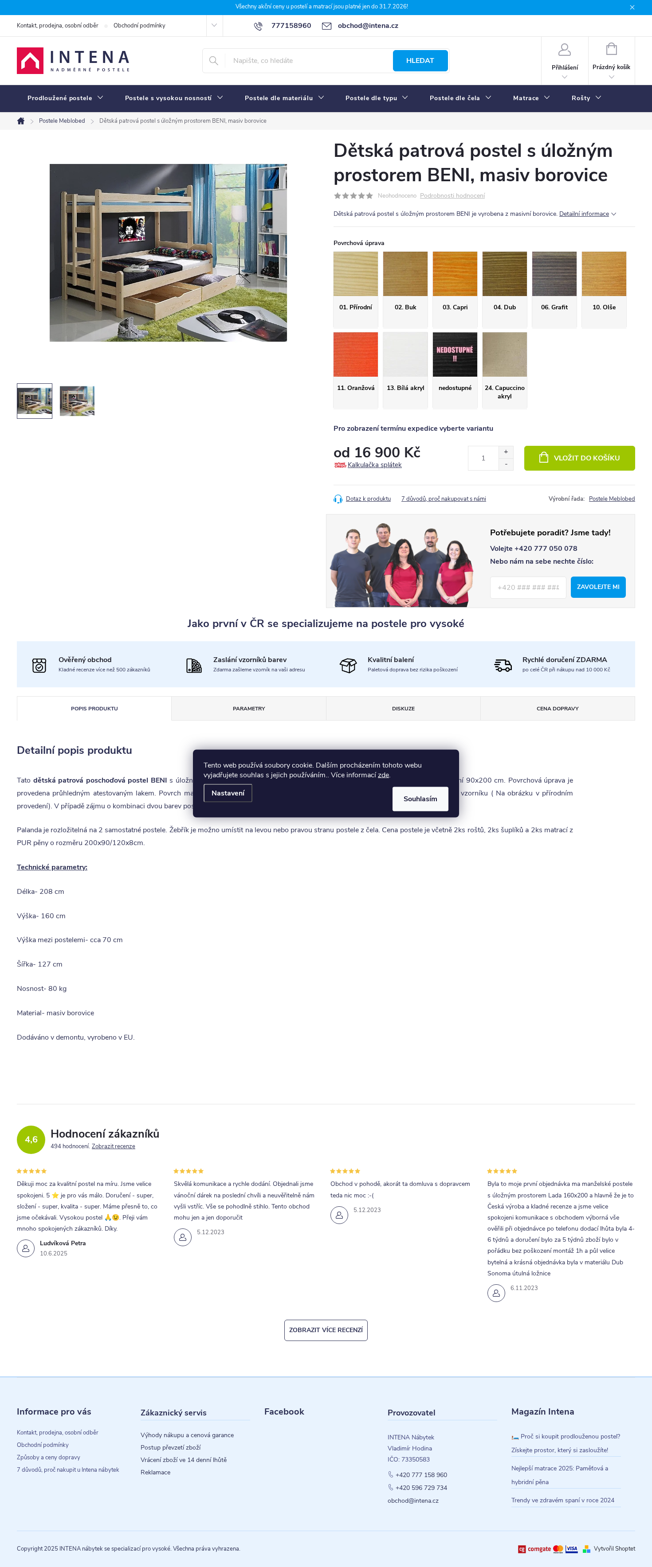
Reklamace (155, 1472)
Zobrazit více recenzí (326, 1330)
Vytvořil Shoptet (614, 1549)
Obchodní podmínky (139, 26)
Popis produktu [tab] (94, 708)
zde (383, 775)
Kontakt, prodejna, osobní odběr (57, 26)
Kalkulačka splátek (375, 464)
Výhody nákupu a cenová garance (187, 1435)
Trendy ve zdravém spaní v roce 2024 (562, 1500)
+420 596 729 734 (421, 1488)
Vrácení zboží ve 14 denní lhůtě (184, 1460)
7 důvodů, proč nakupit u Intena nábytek (68, 1470)
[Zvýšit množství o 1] (506, 452)
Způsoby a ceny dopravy (48, 1458)
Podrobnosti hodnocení (452, 196)
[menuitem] (65, 98)
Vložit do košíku (587, 458)
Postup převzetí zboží (170, 1447)
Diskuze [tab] (403, 708)
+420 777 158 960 (421, 1475)
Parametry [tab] (249, 708)
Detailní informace (584, 214)
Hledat (420, 61)
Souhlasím (420, 799)
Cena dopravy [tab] (557, 708)
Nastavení (228, 793)
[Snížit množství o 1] (506, 464)
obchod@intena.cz (413, 1501)
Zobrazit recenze (113, 1146)
